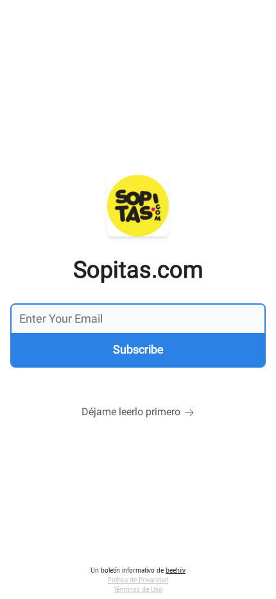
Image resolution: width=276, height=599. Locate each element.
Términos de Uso (138, 590)
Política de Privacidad (138, 580)
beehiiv (175, 570)
